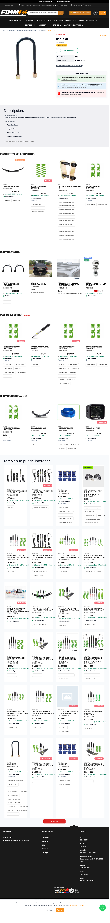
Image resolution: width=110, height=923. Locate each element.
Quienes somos (7, 837)
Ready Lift (45, 849)
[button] (27, 58)
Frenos (56, 25)
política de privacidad (77, 905)
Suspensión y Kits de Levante (37, 20)
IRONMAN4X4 (60, 35)
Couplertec (45, 841)
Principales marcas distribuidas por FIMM (16, 840)
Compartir (104, 35)
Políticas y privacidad (87, 880)
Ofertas (82, 12)
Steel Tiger (45, 852)
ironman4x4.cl (9, 5)
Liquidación (76, 12)
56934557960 (76, 5)
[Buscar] (61, 13)
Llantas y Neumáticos (72, 25)
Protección (29, 25)
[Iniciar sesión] (95, 13)
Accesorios (44, 25)
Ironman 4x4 (45, 837)
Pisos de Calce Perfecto (64, 20)
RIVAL (43, 845)
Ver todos (27, 315)
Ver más (55, 821)
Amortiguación (15, 20)
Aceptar (60, 910)
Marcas (88, 12)
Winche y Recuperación (88, 20)
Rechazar (49, 910)
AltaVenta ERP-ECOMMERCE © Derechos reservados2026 (54, 899)
